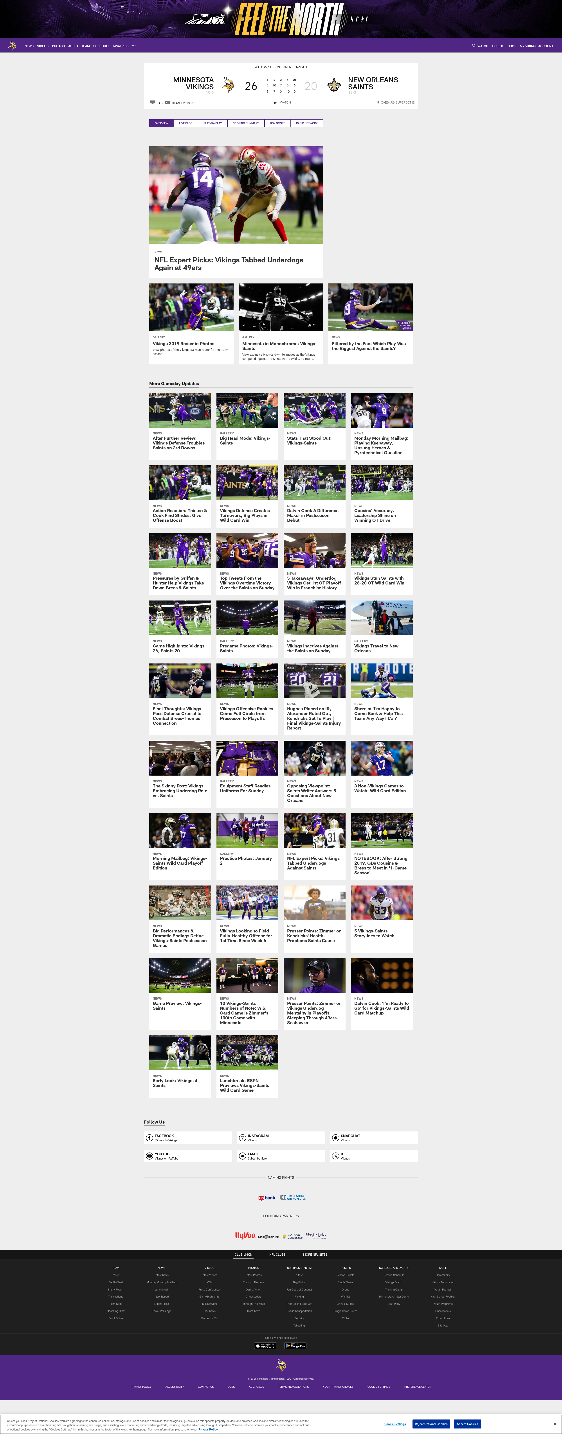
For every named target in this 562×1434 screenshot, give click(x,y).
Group (345, 1289)
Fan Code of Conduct (299, 1289)
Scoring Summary (246, 123)
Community (443, 1274)
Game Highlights (209, 1296)
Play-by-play (213, 123)
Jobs (231, 1386)
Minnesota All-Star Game (394, 1296)
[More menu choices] (133, 45)
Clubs (345, 1318)
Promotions (443, 1318)
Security (299, 1318)
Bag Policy (299, 1282)
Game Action (253, 1289)
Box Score (277, 123)
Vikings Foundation (443, 1282)
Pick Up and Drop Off (299, 1303)
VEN (209, 1282)
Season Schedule (394, 1274)
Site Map (443, 1325)
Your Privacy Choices (338, 1386)
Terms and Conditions (293, 1386)
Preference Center (417, 1386)
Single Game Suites (345, 1310)
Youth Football (443, 1289)
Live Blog (186, 123)
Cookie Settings (378, 1386)
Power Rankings (161, 1310)
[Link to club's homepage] (12, 45)
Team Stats (115, 1303)
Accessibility (175, 1386)
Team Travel (254, 1310)
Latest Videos (209, 1274)
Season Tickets (345, 1274)
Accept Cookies (467, 1423)
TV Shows (210, 1310)
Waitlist (345, 1296)
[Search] (474, 45)
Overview (161, 123)
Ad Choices (256, 1386)
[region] (281, 1424)
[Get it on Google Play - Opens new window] (295, 1348)
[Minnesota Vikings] (281, 1366)
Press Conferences (209, 1289)
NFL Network (209, 1303)
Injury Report (115, 1289)
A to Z (299, 1274)
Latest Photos (253, 1274)
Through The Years (254, 1303)
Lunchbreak (161, 1289)
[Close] (555, 1424)
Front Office (116, 1318)
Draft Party (394, 1303)
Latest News (162, 1274)
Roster (116, 1274)
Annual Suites (345, 1303)
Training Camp (394, 1289)
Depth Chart (116, 1282)
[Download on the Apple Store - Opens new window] (265, 1346)
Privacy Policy (141, 1386)
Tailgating (299, 1325)
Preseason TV (209, 1318)
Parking (299, 1296)
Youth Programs (443, 1303)
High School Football (443, 1296)
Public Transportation (299, 1310)
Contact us (206, 1386)
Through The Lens (253, 1282)
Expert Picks (161, 1303)
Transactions (115, 1296)
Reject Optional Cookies (431, 1423)
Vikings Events (394, 1282)
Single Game (345, 1282)
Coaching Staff (116, 1310)
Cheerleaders (253, 1296)
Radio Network (307, 123)
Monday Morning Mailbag (162, 1282)
